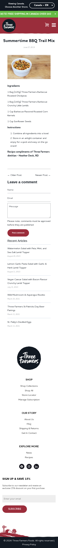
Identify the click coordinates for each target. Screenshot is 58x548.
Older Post (16, 175)
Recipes (29, 457)
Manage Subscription (29, 400)
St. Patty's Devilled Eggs (19, 322)
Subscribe (14, 509)
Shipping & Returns (29, 428)
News (29, 453)
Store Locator (29, 395)
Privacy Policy (29, 544)
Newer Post (41, 175)
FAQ (29, 424)
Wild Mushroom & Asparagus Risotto (26, 295)
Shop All (29, 391)
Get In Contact (29, 433)
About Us (29, 419)
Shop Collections (29, 386)
